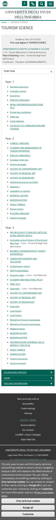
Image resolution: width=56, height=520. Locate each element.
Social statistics (17, 121)
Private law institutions (20, 112)
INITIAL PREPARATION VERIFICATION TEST (26, 106)
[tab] (28, 71)
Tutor (7, 378)
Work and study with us (28, 399)
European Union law (19, 160)
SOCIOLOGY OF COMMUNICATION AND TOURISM (27, 127)
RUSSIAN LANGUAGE (19, 213)
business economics (19, 87)
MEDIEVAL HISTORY (19, 195)
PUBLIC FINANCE (17, 204)
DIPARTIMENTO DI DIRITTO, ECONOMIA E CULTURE (26, 49)
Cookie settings (28, 408)
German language (18, 164)
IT (24, 3)
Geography (15, 288)
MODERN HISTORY (18, 200)
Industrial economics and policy (24, 182)
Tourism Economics (19, 358)
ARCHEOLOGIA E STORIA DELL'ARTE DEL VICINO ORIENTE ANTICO (28, 234)
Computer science (18, 91)
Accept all (28, 507)
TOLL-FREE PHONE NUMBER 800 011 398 (28, 459)
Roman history (17, 209)
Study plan (9, 71)
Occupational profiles (15, 372)
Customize (28, 514)
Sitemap (28, 413)
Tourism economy (18, 363)
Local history (16, 311)
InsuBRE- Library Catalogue (28, 434)
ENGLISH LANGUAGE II (20, 155)
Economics (15, 95)
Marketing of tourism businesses (25, 320)
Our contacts (28, 430)
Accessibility (28, 403)
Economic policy (17, 275)
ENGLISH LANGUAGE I (20, 100)
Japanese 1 (15, 186)
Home (4, 22)
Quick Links (32, 4)
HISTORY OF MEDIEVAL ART (23, 173)
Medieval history (17, 328)
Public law (14, 116)
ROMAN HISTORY (18, 354)
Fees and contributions (16, 383)
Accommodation (28, 425)
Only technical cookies (28, 501)
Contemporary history (20, 266)
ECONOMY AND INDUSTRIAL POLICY (26, 279)
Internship (14, 306)
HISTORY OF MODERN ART (22, 178)
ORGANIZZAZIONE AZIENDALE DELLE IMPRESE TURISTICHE (27, 343)
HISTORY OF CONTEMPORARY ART (26, 169)
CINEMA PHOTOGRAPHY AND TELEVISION (23, 260)
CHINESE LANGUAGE (19, 143)
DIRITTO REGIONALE (19, 270)
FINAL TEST (15, 284)
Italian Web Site (28, 439)
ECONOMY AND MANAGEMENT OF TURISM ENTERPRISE (26, 149)
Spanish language (18, 218)
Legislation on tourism (20, 191)
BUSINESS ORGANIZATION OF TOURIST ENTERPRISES (28, 252)
